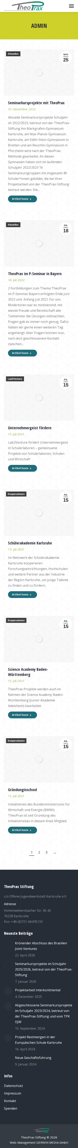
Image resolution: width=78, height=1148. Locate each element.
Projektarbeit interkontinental (37, 990)
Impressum (12, 1093)
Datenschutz (13, 1086)
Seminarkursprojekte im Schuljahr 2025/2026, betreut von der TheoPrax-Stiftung (44, 969)
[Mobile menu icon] (71, 6)
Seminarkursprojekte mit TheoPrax (36, 102)
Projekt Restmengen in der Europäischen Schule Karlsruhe (38, 1040)
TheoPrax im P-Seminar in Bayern (35, 273)
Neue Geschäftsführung (33, 1057)
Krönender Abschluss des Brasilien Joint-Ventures (41, 946)
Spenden (10, 1108)
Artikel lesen (20, 199)
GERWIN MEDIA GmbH (52, 1142)
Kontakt (10, 1101)
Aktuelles (13, 54)
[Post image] (8, 944)
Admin (39, 25)
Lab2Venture (15, 379)
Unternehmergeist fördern (29, 427)
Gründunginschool (22, 789)
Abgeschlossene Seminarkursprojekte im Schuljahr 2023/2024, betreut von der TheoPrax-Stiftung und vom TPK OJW (43, 1013)
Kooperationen (16, 494)
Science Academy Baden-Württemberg (28, 672)
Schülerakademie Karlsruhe (30, 543)
